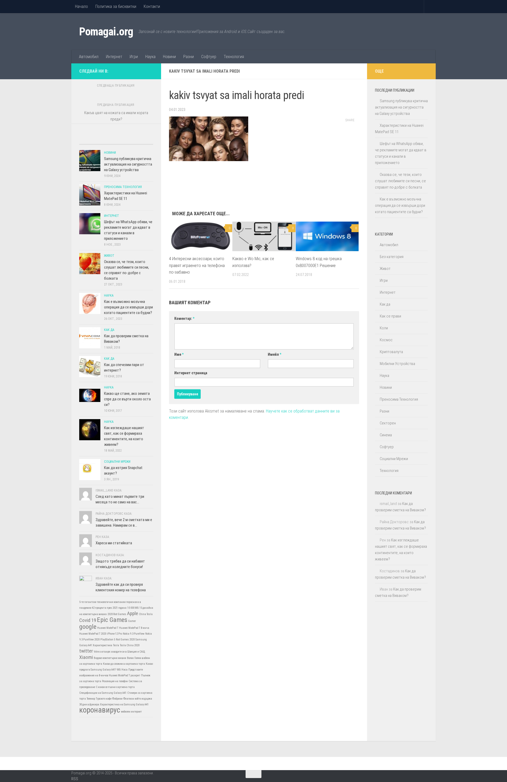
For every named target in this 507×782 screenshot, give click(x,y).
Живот (109, 255)
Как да (109, 330)
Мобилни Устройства (397, 363)
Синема (386, 435)
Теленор (91, 698)
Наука (150, 56)
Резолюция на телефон (115, 681)
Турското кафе (103, 698)
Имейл (274, 354)
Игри (134, 56)
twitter (86, 651)
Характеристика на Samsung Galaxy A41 (124, 704)
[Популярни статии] (107, 139)
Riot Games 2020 (125, 639)
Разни (188, 56)
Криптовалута (391, 351)
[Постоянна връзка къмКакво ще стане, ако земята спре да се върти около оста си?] (89, 395)
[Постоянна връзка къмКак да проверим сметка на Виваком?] (89, 337)
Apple (132, 613)
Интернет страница (190, 373)
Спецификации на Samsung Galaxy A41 (102, 693)
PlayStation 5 (107, 639)
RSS (74, 778)
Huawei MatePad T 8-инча (134, 628)
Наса (124, 669)
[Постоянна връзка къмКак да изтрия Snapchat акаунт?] (89, 469)
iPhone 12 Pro (114, 633)
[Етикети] (144, 139)
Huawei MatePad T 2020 (92, 633)
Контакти (152, 6)
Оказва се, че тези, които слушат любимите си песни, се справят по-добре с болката (400, 181)
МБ (119, 669)
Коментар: (184, 318)
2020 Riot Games (116, 614)
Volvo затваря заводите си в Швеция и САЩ (119, 651)
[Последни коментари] (125, 139)
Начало (81, 6)
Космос (386, 340)
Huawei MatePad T (107, 628)
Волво (130, 658)
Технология (234, 56)
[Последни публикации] (88, 139)
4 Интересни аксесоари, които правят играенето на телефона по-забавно (197, 265)
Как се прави (390, 316)
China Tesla (146, 614)
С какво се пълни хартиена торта (115, 687)
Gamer (132, 621)
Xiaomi (86, 657)
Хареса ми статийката (114, 543)
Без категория (391, 256)
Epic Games (112, 620)
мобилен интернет (131, 711)
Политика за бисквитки (115, 6)
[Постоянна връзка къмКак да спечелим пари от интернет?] (89, 366)
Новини (169, 56)
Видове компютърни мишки (110, 658)
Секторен (388, 423)
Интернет (114, 56)
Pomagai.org (106, 31)
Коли (384, 328)
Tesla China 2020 (129, 645)
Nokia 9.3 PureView (133, 633)
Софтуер (208, 56)
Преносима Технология (123, 187)
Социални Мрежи (117, 461)
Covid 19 (87, 620)
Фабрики (117, 698)
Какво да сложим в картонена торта (124, 664)
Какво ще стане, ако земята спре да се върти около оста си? (127, 399)
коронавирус (99, 709)
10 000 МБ (133, 608)
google (87, 626)
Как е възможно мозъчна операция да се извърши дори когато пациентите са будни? (128, 307)
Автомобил (88, 56)
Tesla (116, 645)
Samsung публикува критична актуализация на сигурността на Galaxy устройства (128, 164)
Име (179, 354)
